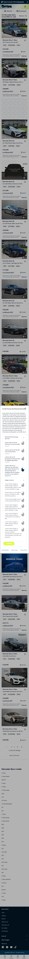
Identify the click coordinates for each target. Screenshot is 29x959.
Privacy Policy (23, 550)
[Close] (25, 409)
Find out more (20, 2)
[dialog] (14, 479)
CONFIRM (9, 543)
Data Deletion (5, 550)
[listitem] (14, 438)
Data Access (14, 550)
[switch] (23, 443)
